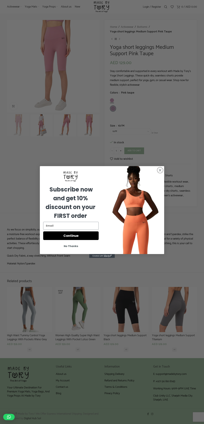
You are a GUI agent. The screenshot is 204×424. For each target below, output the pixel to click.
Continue (71, 235)
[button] (9, 417)
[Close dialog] (160, 170)
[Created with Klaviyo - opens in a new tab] (102, 256)
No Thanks (71, 246)
